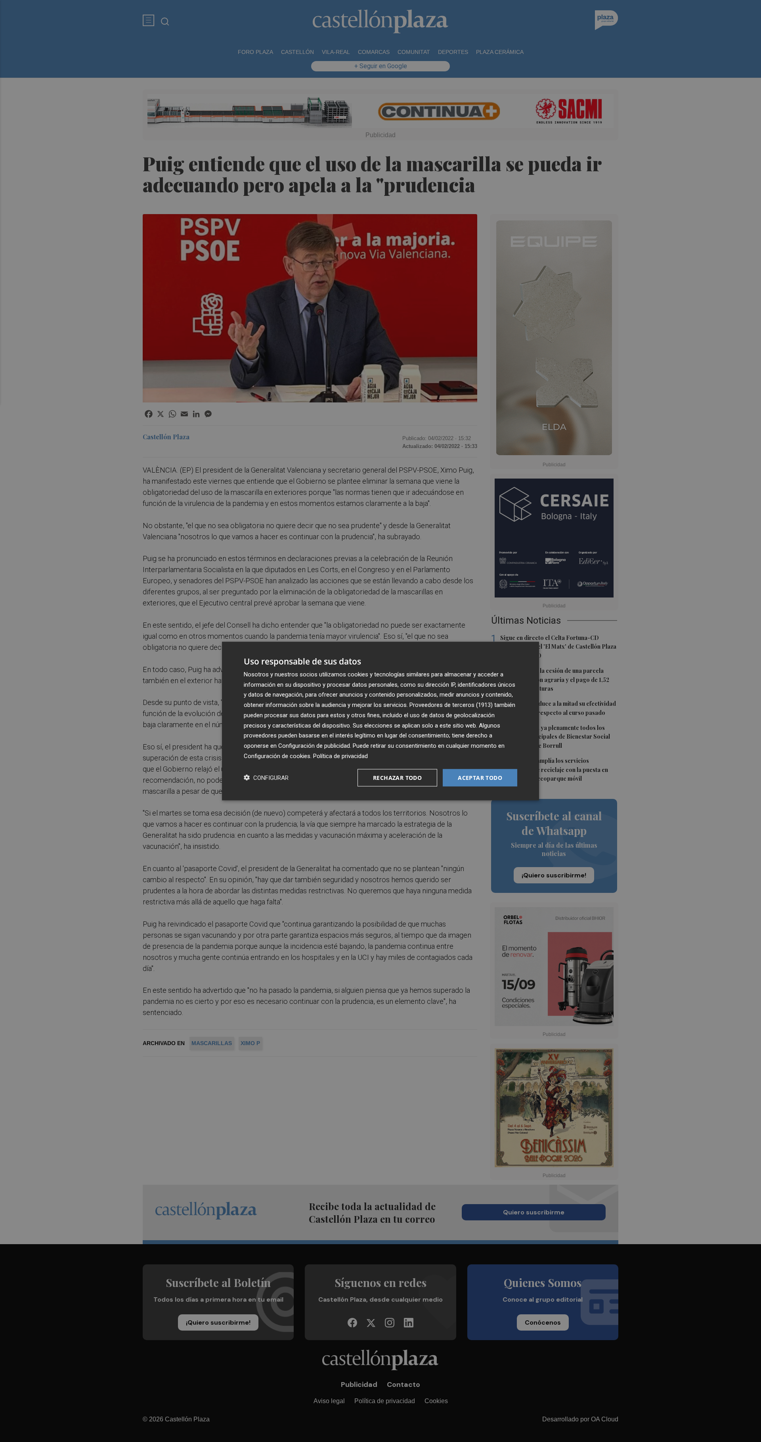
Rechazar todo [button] (397, 777)
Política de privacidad (340, 755)
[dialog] (380, 721)
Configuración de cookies (277, 755)
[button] (266, 777)
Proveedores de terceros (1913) (451, 705)
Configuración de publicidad (314, 745)
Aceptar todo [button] (480, 777)
